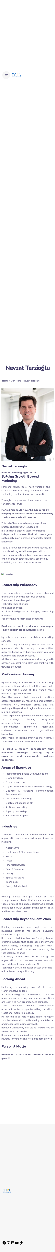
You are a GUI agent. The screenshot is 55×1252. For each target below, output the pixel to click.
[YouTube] (17, 1242)
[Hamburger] (6, 75)
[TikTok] (21, 1242)
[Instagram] (8, 1242)
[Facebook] (4, 1242)
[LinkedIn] (12, 1242)
